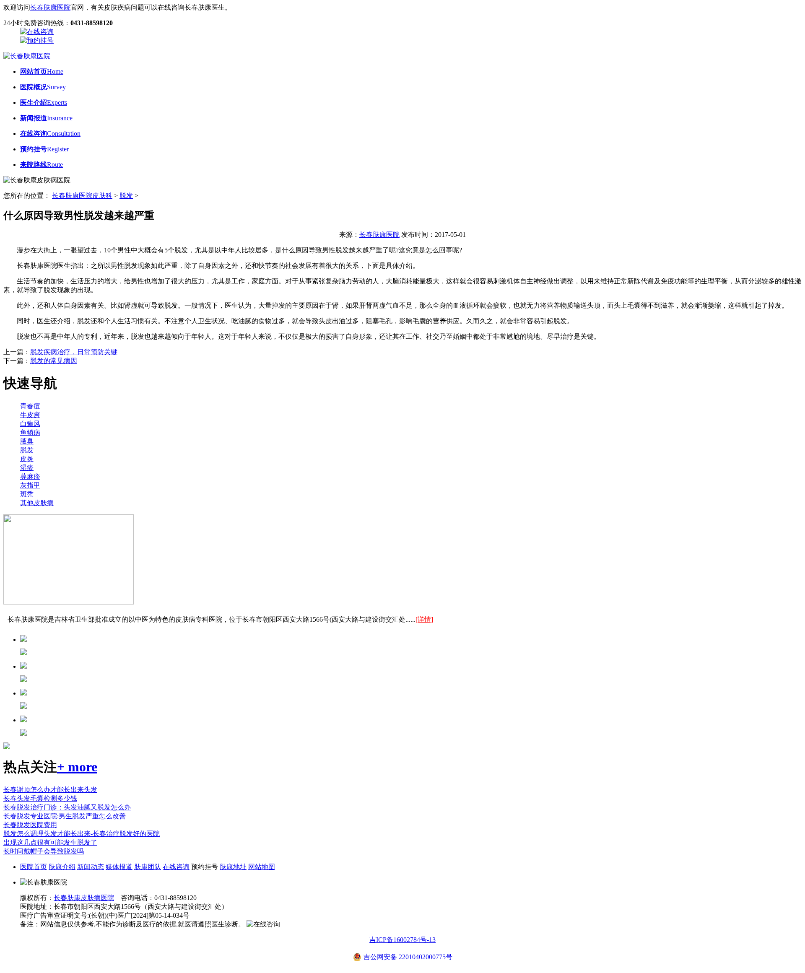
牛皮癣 (30, 414)
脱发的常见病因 (53, 360)
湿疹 (27, 467)
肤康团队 (147, 866)
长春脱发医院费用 (30, 824)
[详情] (424, 619)
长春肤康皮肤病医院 (84, 897)
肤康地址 (233, 866)
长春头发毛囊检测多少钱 (40, 798)
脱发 (126, 195)
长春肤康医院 (50, 7)
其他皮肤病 (37, 502)
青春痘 (30, 406)
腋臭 (27, 441)
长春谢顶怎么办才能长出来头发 (50, 789)
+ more (77, 766)
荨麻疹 (30, 476)
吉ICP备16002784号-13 (402, 939)
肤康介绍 (62, 866)
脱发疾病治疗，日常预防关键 (73, 351)
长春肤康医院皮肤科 (82, 195)
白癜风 (30, 423)
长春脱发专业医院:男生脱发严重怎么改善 (64, 816)
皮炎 (27, 458)
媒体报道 (119, 866)
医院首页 (33, 866)
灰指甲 (30, 485)
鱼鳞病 (30, 432)
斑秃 (27, 494)
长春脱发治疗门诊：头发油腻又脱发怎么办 (67, 807)
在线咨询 (176, 866)
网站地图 (261, 866)
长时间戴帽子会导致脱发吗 (43, 851)
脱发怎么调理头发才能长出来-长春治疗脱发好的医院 (81, 833)
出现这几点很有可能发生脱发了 (50, 842)
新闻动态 (90, 866)
